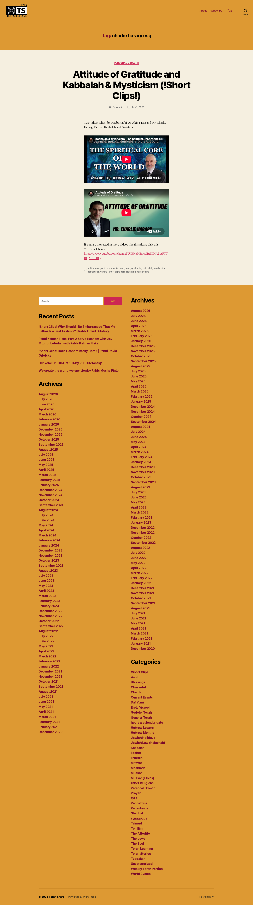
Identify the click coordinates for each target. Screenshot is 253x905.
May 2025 (46, 465)
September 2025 (51, 444)
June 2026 (46, 404)
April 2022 (46, 651)
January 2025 (49, 485)
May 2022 (46, 646)
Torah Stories (141, 853)
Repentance (139, 808)
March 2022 (47, 656)
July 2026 (46, 399)
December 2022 (50, 611)
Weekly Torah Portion (147, 869)
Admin (119, 107)
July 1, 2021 (137, 107)
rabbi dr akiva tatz (97, 271)
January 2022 (49, 666)
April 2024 (46, 530)
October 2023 (49, 560)
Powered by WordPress (82, 896)
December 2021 (50, 671)
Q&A (134, 798)
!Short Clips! (140, 672)
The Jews (138, 838)
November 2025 (50, 434)
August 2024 (48, 510)
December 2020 (51, 732)
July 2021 (46, 697)
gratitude (136, 268)
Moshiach (138, 768)
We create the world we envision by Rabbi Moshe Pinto (79, 370)
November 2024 (51, 495)
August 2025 (48, 449)
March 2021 (47, 717)
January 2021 (49, 727)
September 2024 (51, 505)
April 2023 (46, 591)
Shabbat (137, 813)
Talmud (136, 823)
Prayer (136, 793)
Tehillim (137, 828)
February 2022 (49, 661)
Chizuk (136, 692)
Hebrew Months (142, 732)
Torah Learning (142, 848)
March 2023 (47, 596)
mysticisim (159, 268)
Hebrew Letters (142, 727)
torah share (143, 271)
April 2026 (46, 409)
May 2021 (46, 707)
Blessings (138, 682)
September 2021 (51, 686)
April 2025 (46, 470)
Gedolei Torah (141, 712)
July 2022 (46, 636)
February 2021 (49, 722)
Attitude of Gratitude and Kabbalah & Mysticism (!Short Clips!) (126, 85)
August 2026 (48, 394)
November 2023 (50, 555)
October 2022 (49, 621)
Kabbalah (138, 748)
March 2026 (47, 414)
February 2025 (49, 480)
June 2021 (46, 701)
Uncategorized (142, 864)
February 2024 (49, 540)
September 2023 (51, 565)
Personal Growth (126, 63)
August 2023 (48, 570)
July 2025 (46, 455)
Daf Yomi (137, 702)
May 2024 (46, 525)
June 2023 (46, 580)
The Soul (137, 843)
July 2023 (46, 576)
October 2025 (49, 439)
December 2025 (50, 429)
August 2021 (48, 691)
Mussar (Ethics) (142, 778)
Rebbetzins (139, 803)
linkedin (136, 758)
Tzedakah (138, 859)
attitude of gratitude (99, 268)
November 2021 (50, 676)
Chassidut (138, 687)
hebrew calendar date (147, 722)
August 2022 (48, 631)
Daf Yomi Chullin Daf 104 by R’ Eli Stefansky (70, 363)
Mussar (136, 773)
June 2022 (46, 641)
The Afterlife (140, 833)
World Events (141, 874)
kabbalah (147, 268)
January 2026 (49, 424)
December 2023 (50, 550)
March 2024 (47, 535)
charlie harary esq (120, 268)
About (203, 10)
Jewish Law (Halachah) (148, 743)
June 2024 (46, 520)
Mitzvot (136, 763)
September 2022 (51, 626)
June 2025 (46, 459)
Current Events (142, 697)
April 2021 (46, 712)
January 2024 (49, 545)
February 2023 (49, 601)
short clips (114, 271)
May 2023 (46, 586)
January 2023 (49, 606)
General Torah (141, 717)
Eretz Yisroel (140, 707)
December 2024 (51, 490)
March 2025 (47, 475)
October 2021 (49, 681)
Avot (134, 677)
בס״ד (229, 10)
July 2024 (46, 515)
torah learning (128, 271)
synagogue (139, 818)
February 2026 (49, 419)
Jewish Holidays (143, 738)
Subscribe (216, 10)
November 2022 (50, 616)
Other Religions (142, 783)
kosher (136, 753)
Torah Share (56, 896)
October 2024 (49, 500)
